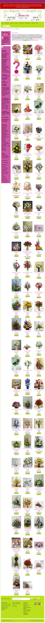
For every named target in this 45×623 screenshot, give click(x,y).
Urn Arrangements (6, 72)
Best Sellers (4, 125)
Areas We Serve (26, 605)
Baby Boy (4, 127)
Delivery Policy (5, 172)
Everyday (4, 135)
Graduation (4, 133)
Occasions (4, 124)
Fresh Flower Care (5, 174)
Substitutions (5, 181)
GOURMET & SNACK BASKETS (6, 99)
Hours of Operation (4, 177)
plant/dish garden (34, 40)
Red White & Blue (6, 146)
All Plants (4, 154)
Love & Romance (5, 143)
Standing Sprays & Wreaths (5, 68)
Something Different (4, 149)
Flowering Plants (5, 156)
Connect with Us (5, 32)
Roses (3, 147)
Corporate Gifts (5, 134)
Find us (3, 609)
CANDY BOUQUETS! (5, 81)
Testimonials (25, 614)
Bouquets (4, 65)
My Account (4, 179)
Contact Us (4, 170)
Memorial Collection (4, 63)
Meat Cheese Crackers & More (5, 101)
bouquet (21, 40)
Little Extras (4, 160)
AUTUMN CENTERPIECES (5, 75)
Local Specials (5, 162)
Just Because (5, 142)
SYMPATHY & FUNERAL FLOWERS (5, 60)
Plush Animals (5, 117)
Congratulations (5, 131)
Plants (3, 153)
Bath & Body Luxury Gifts (4, 121)
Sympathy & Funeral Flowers (5, 70)
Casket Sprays (5, 66)
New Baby (4, 144)
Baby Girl (4, 128)
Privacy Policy (5, 180)
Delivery (24, 608)
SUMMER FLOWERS (4, 85)
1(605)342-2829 (5, 40)
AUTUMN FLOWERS (4, 51)
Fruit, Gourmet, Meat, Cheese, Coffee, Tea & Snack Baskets (5, 107)
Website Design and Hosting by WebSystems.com (36, 620)
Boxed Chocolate (5, 92)
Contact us (25, 606)
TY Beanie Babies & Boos (6, 114)
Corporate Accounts (27, 607)
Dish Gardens (5, 155)
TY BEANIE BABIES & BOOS (5, 112)
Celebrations (4, 130)
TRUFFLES (4, 91)
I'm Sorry (4, 141)
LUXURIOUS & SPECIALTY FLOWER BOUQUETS (5, 55)
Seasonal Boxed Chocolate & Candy (5, 94)
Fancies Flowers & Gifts (23, 15)
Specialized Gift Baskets (5, 103)
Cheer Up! (4, 132)
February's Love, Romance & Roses (5, 138)
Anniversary (4, 126)
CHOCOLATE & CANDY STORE (5, 88)
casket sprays (36, 38)
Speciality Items (5, 119)
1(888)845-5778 (5, 42)
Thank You (4, 150)
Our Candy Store (5, 90)
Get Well (4, 140)
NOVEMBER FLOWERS (5, 78)
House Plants (5, 157)
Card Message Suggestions (5, 168)
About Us (4, 166)
